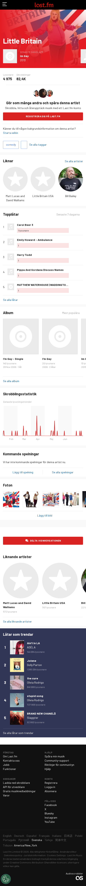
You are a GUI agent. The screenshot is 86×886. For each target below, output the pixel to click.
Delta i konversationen (45, 540)
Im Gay (24, 56)
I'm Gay (46, 358)
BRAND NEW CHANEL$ (41, 713)
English (7, 835)
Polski (78, 835)
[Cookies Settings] (6, 879)
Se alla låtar (10, 299)
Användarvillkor (68, 851)
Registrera (51, 782)
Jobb (6, 764)
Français (44, 835)
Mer (81, 227)
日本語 (68, 835)
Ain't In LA (33, 643)
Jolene (31, 660)
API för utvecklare (14, 787)
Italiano (56, 835)
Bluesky (49, 813)
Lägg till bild (44, 515)
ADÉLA (31, 647)
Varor (6, 795)
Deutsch (19, 835)
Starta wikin (10, 132)
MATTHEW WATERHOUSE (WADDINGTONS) (44, 284)
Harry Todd (24, 254)
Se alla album (11, 381)
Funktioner (9, 769)
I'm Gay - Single (13, 358)
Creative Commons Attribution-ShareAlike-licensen (38, 862)
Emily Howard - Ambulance (34, 239)
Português (9, 840)
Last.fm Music (74, 855)
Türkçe (49, 840)
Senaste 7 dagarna (68, 214)
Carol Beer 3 (25, 224)
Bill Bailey (70, 196)
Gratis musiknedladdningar (19, 791)
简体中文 (60, 840)
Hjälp (48, 769)
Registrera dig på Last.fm (43, 116)
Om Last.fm (10, 756)
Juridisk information (35, 855)
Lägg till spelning (23, 472)
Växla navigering (5, 5)
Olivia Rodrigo (35, 682)
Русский (23, 840)
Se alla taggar (38, 144)
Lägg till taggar (24, 145)
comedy (11, 144)
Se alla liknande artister (17, 621)
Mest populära (71, 313)
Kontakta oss (11, 760)
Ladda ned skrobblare (16, 782)
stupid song (35, 696)
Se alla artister (74, 161)
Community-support (57, 760)
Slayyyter (32, 717)
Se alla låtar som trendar (18, 733)
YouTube (50, 821)
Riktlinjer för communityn (59, 764)
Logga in (50, 787)
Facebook (51, 805)
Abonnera (50, 791)
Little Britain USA (43, 196)
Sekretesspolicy (13, 855)
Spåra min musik (55, 756)
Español (31, 835)
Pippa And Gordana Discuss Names (40, 269)
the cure (32, 678)
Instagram (51, 817)
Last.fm (44, 5)
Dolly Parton (34, 665)
